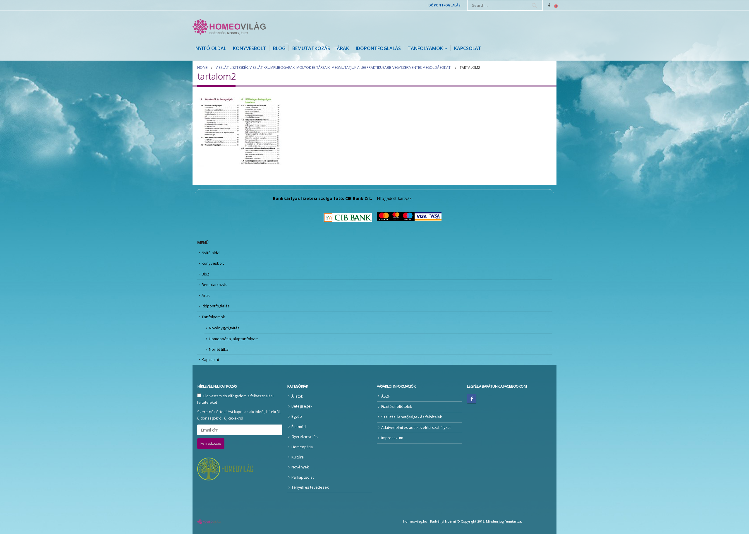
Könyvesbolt (249, 48)
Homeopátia (302, 446)
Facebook (471, 398)
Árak (343, 48)
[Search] (534, 5)
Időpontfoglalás (444, 5)
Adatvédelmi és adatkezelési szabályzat (416, 427)
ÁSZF (385, 396)
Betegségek (301, 406)
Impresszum (392, 437)
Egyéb (296, 416)
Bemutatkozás (311, 48)
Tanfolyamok (425, 48)
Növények (300, 467)
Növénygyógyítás (224, 328)
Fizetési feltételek (396, 406)
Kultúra (297, 457)
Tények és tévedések (310, 487)
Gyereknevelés (304, 436)
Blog (279, 48)
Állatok (297, 396)
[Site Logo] (229, 27)
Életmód (298, 426)
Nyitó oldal (210, 48)
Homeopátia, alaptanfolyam (234, 338)
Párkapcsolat (302, 477)
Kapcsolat (467, 48)
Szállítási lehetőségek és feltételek (411, 417)
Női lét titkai (219, 349)
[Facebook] (549, 5)
